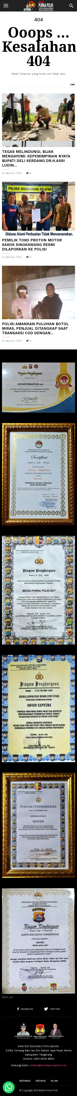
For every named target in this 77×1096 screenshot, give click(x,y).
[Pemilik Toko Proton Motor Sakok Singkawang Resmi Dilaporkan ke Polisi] (38, 208)
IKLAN (54, 1080)
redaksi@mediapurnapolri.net (47, 1065)
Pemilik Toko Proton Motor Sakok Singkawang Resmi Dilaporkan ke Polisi (32, 244)
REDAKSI (41, 1080)
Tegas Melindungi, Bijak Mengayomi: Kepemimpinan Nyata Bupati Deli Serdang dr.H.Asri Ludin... (36, 158)
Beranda (25, 1080)
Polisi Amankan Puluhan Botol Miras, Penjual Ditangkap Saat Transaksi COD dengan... (35, 328)
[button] (71, 5)
